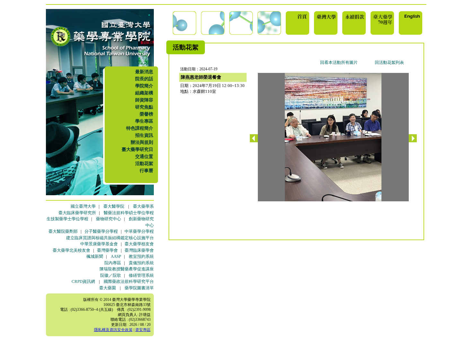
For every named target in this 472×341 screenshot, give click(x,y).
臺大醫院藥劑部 (63, 231)
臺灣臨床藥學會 (139, 250)
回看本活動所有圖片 (339, 62)
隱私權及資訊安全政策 (113, 330)
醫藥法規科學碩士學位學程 (129, 212)
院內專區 (112, 262)
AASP (116, 256)
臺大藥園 (107, 287)
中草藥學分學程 (139, 231)
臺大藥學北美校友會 (71, 250)
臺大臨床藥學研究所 (77, 212)
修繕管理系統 (141, 275)
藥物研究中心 (108, 218)
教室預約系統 (141, 256)
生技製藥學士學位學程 (67, 218)
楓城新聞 (94, 256)
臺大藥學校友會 (139, 243)
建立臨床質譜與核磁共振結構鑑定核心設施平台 (110, 237)
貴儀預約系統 (141, 262)
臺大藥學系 (143, 206)
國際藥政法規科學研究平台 (129, 281)
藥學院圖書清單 (139, 287)
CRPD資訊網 (83, 281)
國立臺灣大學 (83, 206)
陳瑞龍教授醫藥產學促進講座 (127, 269)
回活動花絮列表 (389, 62)
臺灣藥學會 (107, 250)
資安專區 (143, 330)
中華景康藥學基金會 (99, 243)
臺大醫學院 (113, 206)
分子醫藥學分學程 (101, 231)
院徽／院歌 (110, 275)
